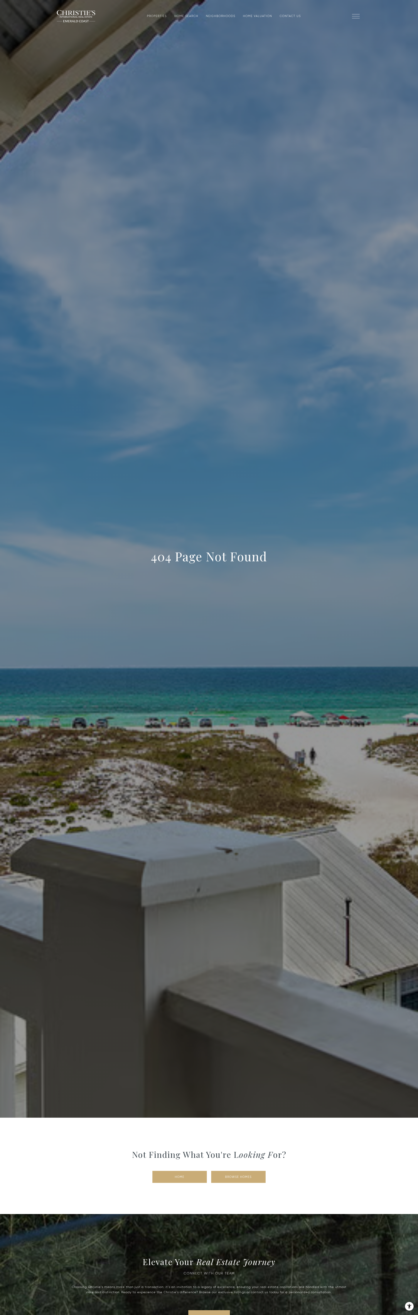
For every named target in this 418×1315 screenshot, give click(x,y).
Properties (157, 16)
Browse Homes (238, 1177)
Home (179, 1177)
